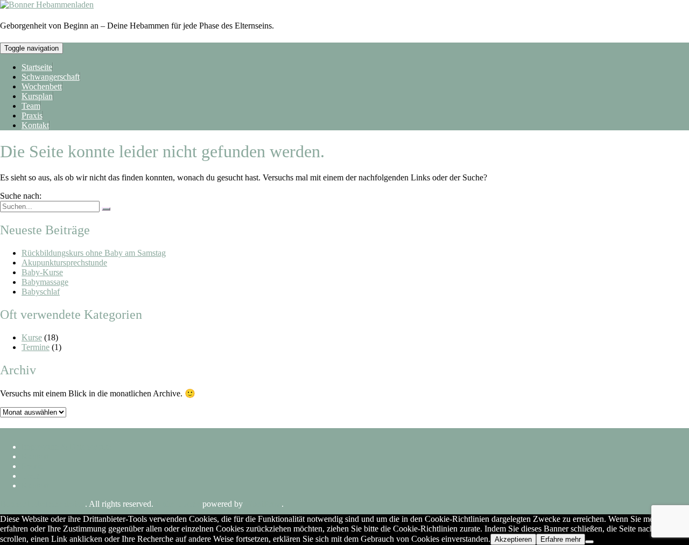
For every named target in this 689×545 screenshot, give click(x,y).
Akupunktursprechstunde (64, 262)
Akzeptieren (513, 539)
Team (31, 105)
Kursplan (37, 96)
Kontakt (35, 125)
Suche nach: (20, 195)
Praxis (32, 115)
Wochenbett (42, 86)
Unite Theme (178, 503)
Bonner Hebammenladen (42, 503)
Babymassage (45, 282)
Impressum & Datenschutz (66, 446)
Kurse (32, 337)
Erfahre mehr (560, 539)
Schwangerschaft (51, 76)
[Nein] (589, 541)
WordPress (263, 503)
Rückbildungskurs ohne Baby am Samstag (94, 252)
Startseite (37, 67)
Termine (36, 347)
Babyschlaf (41, 291)
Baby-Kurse (42, 272)
